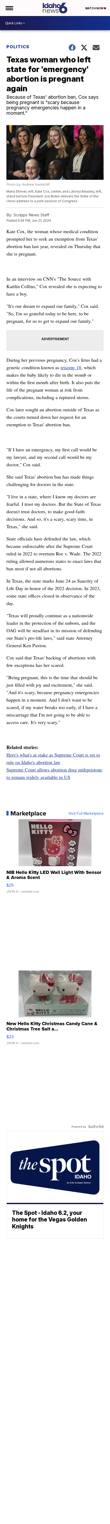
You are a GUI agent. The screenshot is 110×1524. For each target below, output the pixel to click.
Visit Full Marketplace (86, 813)
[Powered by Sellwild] (96, 1126)
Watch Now (94, 8)
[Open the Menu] (9, 8)
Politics (17, 46)
